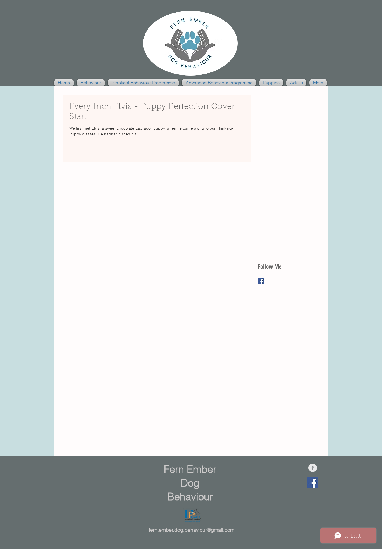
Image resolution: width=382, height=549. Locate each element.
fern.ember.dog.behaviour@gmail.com (191, 530)
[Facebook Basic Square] (261, 281)
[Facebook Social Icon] (312, 482)
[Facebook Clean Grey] (312, 468)
